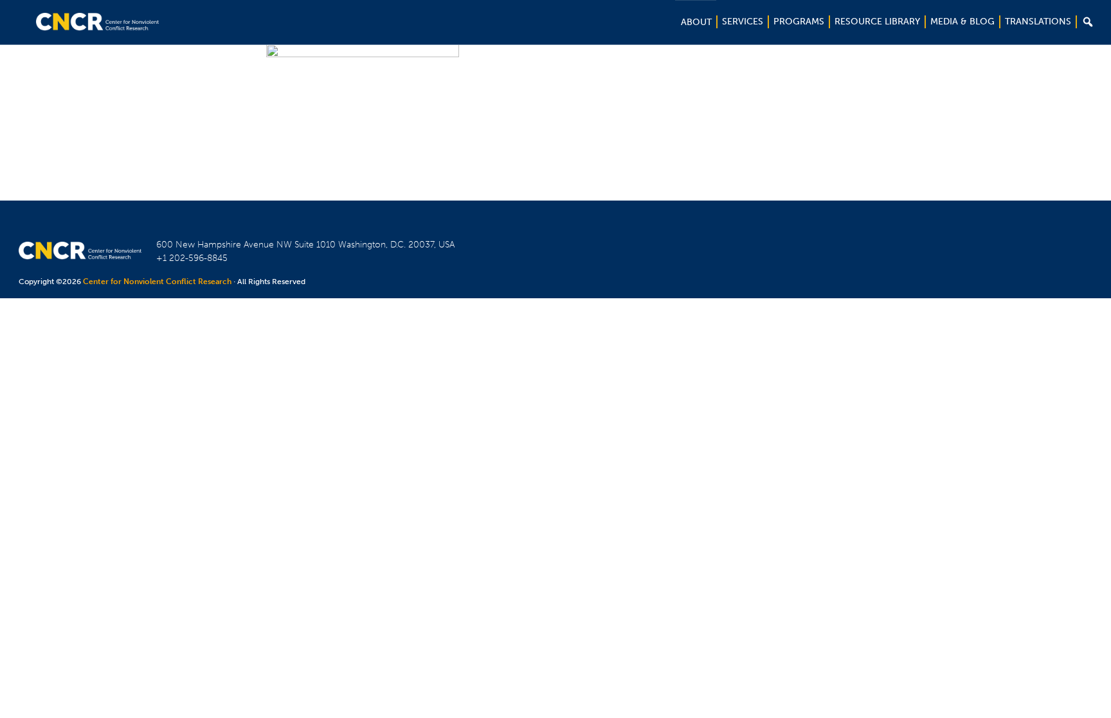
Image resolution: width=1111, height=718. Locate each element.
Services (742, 21)
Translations (1038, 21)
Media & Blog (962, 21)
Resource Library (877, 21)
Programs (798, 21)
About (696, 22)
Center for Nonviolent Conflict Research (157, 281)
